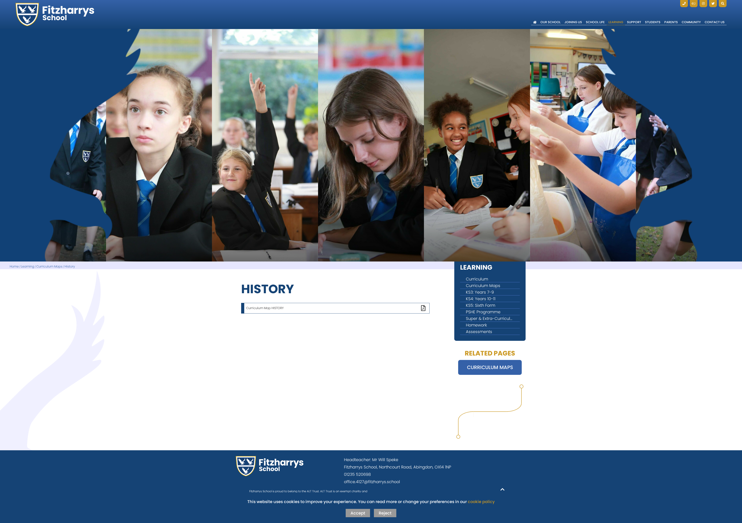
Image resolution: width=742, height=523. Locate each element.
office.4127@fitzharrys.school (372, 482)
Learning (27, 266)
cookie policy (481, 501)
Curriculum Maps (49, 266)
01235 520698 (357, 474)
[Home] (54, 14)
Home (14, 266)
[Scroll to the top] (502, 489)
